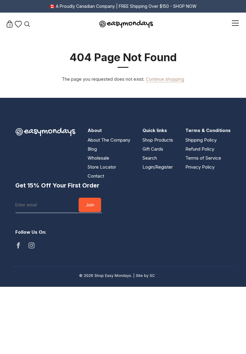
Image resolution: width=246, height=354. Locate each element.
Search (149, 158)
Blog (92, 149)
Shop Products (157, 140)
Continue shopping (165, 79)
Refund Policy (199, 149)
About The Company (109, 140)
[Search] (27, 24)
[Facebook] (18, 245)
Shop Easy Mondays (112, 275)
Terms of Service (203, 158)
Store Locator (102, 167)
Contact (96, 176)
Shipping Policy (201, 140)
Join (90, 204)
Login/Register (157, 167)
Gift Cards (152, 149)
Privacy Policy (199, 167)
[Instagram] (31, 245)
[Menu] (235, 24)
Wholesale (98, 158)
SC (152, 275)
